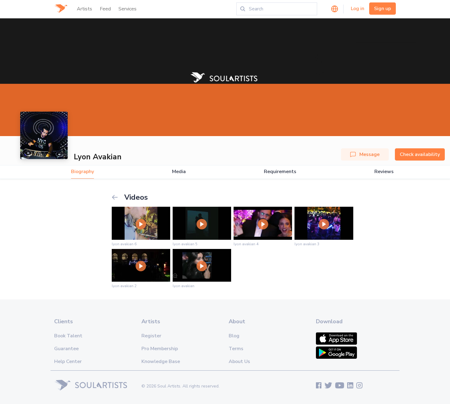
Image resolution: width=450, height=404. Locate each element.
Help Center (68, 361)
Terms (236, 349)
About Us (239, 361)
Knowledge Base (160, 361)
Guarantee (66, 349)
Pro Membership (159, 349)
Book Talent (68, 336)
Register (151, 336)
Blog (234, 336)
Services (127, 9)
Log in (357, 8)
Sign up (382, 8)
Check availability (420, 154)
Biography (82, 172)
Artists (84, 9)
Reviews (384, 172)
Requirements (280, 172)
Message (369, 154)
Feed (105, 9)
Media (179, 172)
